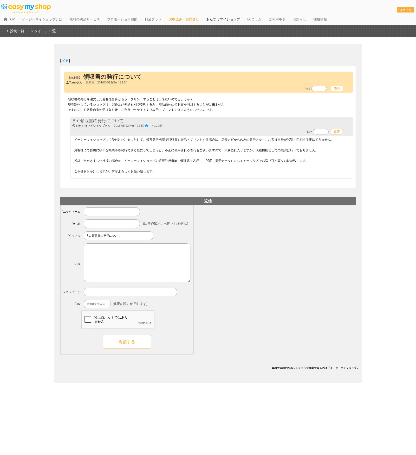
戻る (65, 60)
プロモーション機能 (122, 19)
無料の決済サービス (85, 19)
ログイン (405, 9)
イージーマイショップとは (42, 19)
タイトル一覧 (45, 30)
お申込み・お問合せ (184, 19)
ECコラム (254, 19)
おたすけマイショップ (223, 19)
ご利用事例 (277, 19)
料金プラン (153, 19)
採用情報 (320, 19)
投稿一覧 (17, 30)
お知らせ (299, 19)
